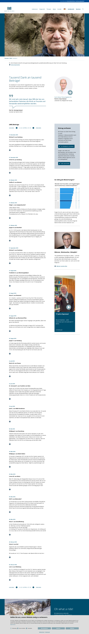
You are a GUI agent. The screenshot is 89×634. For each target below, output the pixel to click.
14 (23, 128)
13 (21, 128)
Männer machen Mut (61, 266)
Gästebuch (15, 58)
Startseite (7, 58)
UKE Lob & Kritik (65, 163)
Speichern (58, 628)
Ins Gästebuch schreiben (67, 146)
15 (25, 128)
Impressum (47, 632)
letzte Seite (38, 128)
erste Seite (11, 128)
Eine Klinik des (72, 1)
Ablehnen (72, 628)
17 (28, 128)
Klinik (11, 58)
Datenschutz (12, 624)
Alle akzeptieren (44, 628)
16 (26, 128)
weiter (33, 128)
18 (30, 128)
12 (19, 128)
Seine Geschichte (15, 64)
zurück (16, 128)
